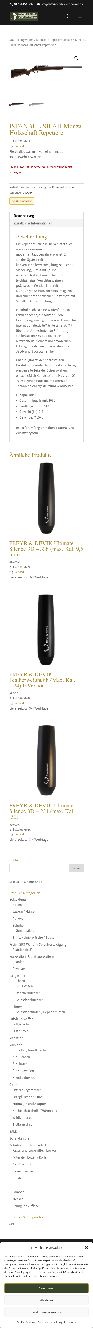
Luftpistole (20, 1031)
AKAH (28, 193)
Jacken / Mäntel (24, 911)
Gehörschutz (22, 1164)
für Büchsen (21, 1057)
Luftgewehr (21, 1024)
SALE (13, 1131)
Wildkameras (22, 1117)
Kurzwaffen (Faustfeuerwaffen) (31, 956)
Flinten (18, 1006)
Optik (13, 1084)
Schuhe (18, 925)
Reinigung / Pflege (26, 1206)
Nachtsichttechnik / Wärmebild (35, 1110)
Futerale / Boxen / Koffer (30, 1157)
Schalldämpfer (20, 1138)
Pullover (19, 918)
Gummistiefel (25, 930)
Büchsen (41, 40)
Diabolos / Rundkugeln (29, 1050)
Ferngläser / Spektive (28, 1097)
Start (12, 40)
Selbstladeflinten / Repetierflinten (40, 1012)
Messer (18, 1199)
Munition (15, 1045)
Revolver (19, 968)
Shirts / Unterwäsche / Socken (34, 937)
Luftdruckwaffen (21, 1019)
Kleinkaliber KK (24, 1077)
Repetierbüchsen (61, 40)
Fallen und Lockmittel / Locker (34, 1150)
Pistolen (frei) (22, 949)
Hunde (17, 1185)
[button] (86, 1248)
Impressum (70, 1322)
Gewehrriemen (23, 1171)
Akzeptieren (46, 1288)
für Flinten (20, 1064)
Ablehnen (46, 1300)
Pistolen (18, 961)
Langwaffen (26, 40)
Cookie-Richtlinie (26, 1322)
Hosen (17, 904)
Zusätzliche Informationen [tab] (33, 223)
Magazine (16, 1038)
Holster (18, 1178)
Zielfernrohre (22, 1124)
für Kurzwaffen (23, 1071)
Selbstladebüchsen (30, 1000)
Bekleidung (17, 899)
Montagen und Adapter (29, 1103)
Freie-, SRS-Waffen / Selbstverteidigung (37, 944)
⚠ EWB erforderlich (22, 201)
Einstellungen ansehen (46, 1312)
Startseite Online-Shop (26, 881)
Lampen (18, 1192)
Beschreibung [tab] (24, 215)
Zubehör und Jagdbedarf (27, 1145)
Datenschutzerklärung (50, 1322)
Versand (19, 146)
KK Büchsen (24, 986)
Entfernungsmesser (27, 1090)
